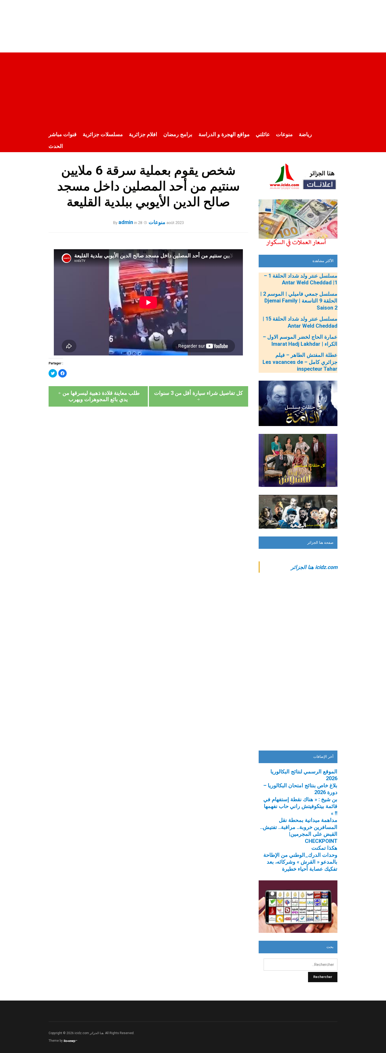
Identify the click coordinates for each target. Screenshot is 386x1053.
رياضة (305, 134)
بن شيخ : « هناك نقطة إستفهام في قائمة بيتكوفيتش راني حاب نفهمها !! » (300, 806)
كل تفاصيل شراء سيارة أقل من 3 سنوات (198, 393)
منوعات (284, 134)
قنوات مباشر (63, 134)
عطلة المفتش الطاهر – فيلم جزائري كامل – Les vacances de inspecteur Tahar (300, 362)
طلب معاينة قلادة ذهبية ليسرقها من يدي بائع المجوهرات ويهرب (101, 396)
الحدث (56, 146)
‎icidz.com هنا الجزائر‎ (314, 567)
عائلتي (263, 134)
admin (125, 222)
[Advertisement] (193, 89)
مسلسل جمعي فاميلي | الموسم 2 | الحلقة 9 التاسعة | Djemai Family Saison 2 (298, 301)
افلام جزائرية (143, 134)
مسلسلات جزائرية (103, 134)
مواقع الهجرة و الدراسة (224, 134)
